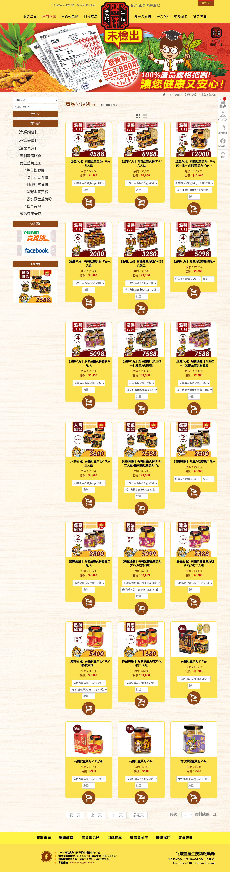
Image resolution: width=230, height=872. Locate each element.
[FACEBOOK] (35, 250)
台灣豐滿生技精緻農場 (115, 16)
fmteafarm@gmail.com (82, 862)
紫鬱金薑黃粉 (37, 192)
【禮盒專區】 (27, 140)
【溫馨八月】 (27, 148)
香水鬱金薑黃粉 (39, 199)
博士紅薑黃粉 (37, 178)
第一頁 (75, 815)
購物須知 (222, 132)
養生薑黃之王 (30, 163)
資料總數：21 (206, 814)
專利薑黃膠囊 (30, 156)
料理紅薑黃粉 (37, 185)
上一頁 (96, 815)
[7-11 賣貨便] (35, 236)
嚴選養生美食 (30, 213)
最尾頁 (138, 815)
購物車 (222, 102)
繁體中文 (206, 3)
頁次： (175, 814)
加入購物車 (88, 202)
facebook (46, 856)
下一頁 (117, 815)
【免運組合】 (27, 132)
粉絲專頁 (222, 145)
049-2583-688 (84, 856)
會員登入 (222, 119)
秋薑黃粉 (34, 206)
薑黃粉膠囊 (36, 170)
